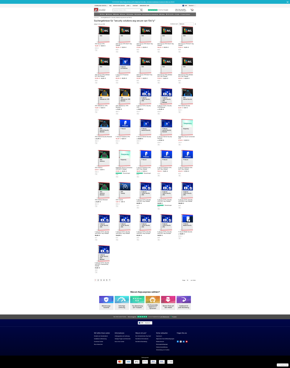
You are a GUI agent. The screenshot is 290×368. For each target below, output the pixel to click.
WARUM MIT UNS (144, 5)
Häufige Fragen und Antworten (123, 338)
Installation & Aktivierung (100, 338)
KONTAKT (135, 5)
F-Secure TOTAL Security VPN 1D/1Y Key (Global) (164, 200)
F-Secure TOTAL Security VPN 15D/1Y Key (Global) (102, 232)
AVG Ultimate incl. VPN (101, 105)
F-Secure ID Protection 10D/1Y (122, 75)
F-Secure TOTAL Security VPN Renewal (164, 106)
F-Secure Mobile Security (185, 232)
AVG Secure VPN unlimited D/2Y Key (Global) (164, 75)
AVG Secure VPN (99, 44)
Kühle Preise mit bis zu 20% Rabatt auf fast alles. (133, 2)
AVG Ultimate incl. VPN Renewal (122, 106)
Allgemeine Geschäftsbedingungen (165, 338)
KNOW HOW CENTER (119, 5)
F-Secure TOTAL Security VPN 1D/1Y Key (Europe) (164, 232)
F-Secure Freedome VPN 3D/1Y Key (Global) (144, 168)
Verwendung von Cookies (162, 350)
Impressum (159, 336)
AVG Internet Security (184, 105)
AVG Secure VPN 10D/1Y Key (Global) (124, 44)
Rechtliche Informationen (141, 338)
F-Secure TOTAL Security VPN (144, 106)
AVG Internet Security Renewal (103, 136)
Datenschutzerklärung (161, 347)
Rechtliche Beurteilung (141, 341)
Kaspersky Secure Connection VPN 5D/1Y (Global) (124, 168)
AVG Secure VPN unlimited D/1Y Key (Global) (102, 75)
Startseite (96, 17)
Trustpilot (166, 10)
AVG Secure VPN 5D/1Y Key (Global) (186, 44)
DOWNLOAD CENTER (100, 5)
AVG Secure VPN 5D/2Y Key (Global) (144, 75)
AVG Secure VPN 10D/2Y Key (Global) (145, 44)
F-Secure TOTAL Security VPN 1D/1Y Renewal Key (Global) (102, 264)
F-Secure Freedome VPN (123, 136)
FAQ (110, 5)
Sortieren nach (174, 24)
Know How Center (119, 341)
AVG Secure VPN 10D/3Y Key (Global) (165, 44)
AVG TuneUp (119, 199)
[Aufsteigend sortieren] (195, 24)
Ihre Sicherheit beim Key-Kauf (143, 336)
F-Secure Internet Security (144, 136)
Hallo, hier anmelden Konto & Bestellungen (180, 10)
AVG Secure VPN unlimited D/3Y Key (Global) (185, 75)
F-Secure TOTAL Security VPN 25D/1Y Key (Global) (185, 200)
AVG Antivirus (98, 167)
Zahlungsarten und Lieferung (122, 336)
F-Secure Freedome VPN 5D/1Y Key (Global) (185, 168)
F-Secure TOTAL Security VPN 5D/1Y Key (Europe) (144, 232)
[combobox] (128, 10)
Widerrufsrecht (160, 341)
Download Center (98, 341)
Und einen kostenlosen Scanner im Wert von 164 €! (160, 2)
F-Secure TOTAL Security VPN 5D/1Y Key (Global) (144, 200)
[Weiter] (109, 280)
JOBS (127, 5)
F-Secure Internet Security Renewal (164, 137)
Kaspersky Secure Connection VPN (186, 137)
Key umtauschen (98, 344)
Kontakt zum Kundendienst (101, 336)
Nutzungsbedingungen (162, 344)
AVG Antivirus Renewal (101, 199)
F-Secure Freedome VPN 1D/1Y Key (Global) (164, 168)
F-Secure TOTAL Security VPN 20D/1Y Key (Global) (123, 232)
